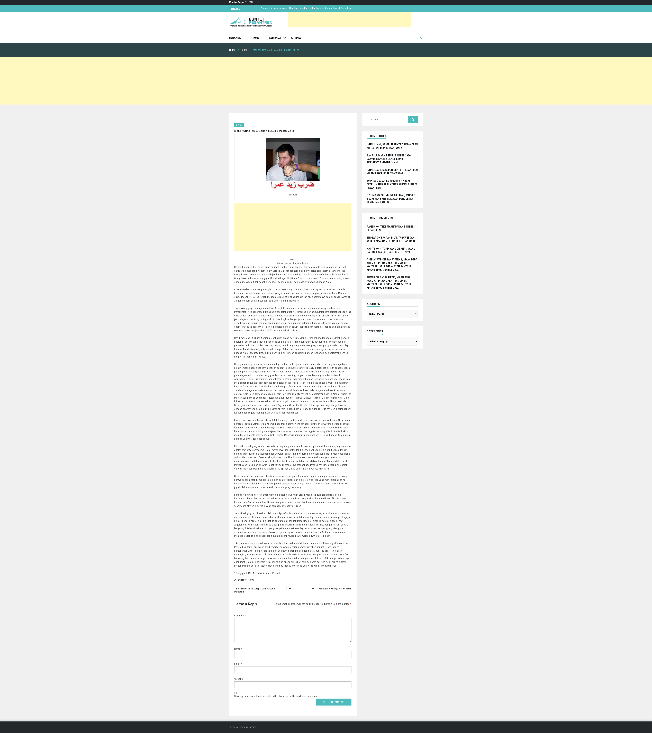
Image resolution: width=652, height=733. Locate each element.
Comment (240, 615)
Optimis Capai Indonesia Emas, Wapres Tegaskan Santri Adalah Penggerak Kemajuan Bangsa (391, 199)
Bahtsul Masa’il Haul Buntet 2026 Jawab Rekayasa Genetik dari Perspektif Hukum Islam (389, 159)
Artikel (296, 37)
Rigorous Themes (247, 727)
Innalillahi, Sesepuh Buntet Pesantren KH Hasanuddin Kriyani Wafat (296, 11)
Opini (239, 125)
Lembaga (275, 37)
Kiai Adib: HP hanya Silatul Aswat (335, 588)
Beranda (235, 37)
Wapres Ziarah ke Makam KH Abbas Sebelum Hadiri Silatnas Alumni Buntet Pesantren (392, 184)
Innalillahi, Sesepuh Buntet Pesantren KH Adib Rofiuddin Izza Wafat (392, 171)
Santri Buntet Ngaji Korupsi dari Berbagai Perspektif (254, 590)
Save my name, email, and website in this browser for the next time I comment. (276, 696)
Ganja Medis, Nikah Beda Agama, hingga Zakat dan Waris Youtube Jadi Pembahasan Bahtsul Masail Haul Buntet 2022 (392, 264)
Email (238, 663)
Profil (255, 37)
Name (238, 648)
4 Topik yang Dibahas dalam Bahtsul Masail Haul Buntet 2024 (391, 250)
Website (238, 679)
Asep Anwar (374, 259)
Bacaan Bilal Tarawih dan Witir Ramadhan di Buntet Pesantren (391, 239)
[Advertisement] (349, 19)
